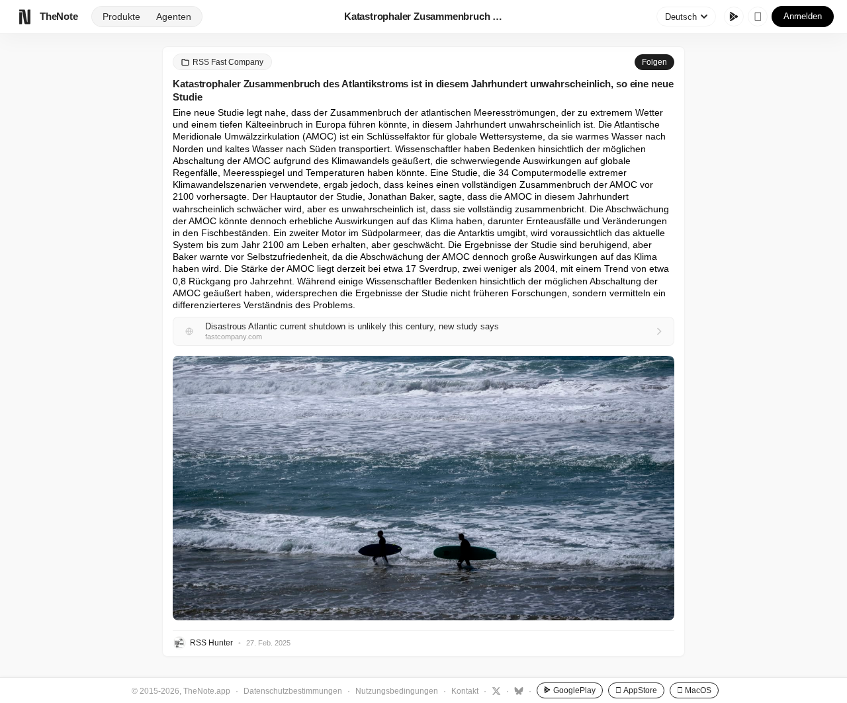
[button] (423, 488)
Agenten (173, 16)
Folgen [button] (654, 62)
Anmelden (802, 16)
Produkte (121, 16)
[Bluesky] (517, 690)
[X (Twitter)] (494, 690)
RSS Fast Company (228, 62)
